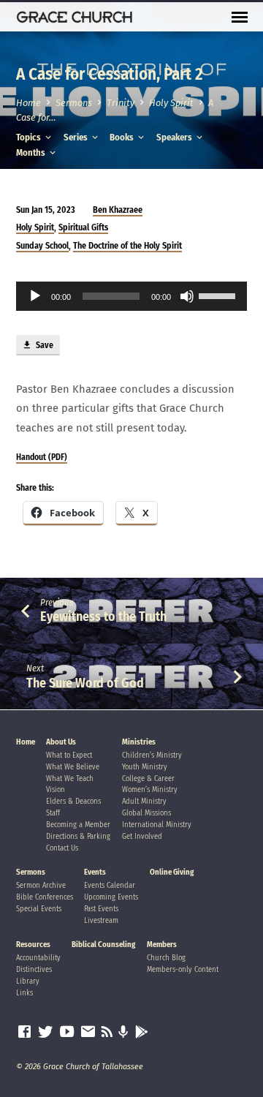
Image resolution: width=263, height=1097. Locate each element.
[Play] (35, 296)
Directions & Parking (78, 836)
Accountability (38, 957)
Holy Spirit (171, 102)
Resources (33, 944)
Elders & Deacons (73, 801)
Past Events (101, 908)
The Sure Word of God (85, 683)
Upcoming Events (111, 897)
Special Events (38, 908)
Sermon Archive (41, 885)
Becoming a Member (78, 824)
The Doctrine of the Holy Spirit (127, 246)
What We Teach (70, 778)
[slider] (219, 295)
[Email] (88, 1032)
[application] (132, 296)
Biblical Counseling (103, 944)
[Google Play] (142, 1032)
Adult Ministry (144, 801)
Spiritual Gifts (83, 227)
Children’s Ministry (152, 755)
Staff (53, 813)
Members (162, 944)
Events (95, 872)
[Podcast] (123, 1032)
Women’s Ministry (150, 789)
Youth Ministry (144, 767)
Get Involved (142, 836)
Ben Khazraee (117, 210)
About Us (61, 742)
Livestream (101, 920)
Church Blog (166, 957)
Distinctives (34, 969)
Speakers (175, 137)
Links (24, 993)
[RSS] (107, 1032)
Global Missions (146, 813)
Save (43, 345)
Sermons (74, 102)
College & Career (148, 778)
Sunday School (42, 246)
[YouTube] (66, 1032)
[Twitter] (45, 1032)
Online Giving (172, 872)
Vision (55, 789)
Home (28, 102)
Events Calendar (109, 885)
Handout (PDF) (41, 457)
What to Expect (69, 755)
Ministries (139, 742)
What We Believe (72, 767)
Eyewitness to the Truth (103, 616)
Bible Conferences (44, 897)
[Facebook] (24, 1032)
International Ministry (156, 824)
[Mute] (187, 296)
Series (77, 137)
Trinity (120, 102)
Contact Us (62, 848)
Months (31, 152)
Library (27, 981)
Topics (29, 137)
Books (123, 137)
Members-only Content (182, 969)
